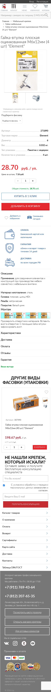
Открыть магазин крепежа (27, 621)
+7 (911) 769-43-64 (20, 587)
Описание (7, 273)
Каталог (13, 10)
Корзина (45, 10)
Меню (24, 10)
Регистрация (42, 2)
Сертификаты (9, 540)
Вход (31, 2)
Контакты (7, 561)
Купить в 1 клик (25, 196)
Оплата (5, 346)
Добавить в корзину (25, 206)
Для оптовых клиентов (27, 631)
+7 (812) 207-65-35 (20, 596)
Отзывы (5, 353)
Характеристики (11, 333)
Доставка (6, 340)
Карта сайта (8, 547)
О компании (8, 520)
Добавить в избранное (15, 217)
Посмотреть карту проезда (27, 612)
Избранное (35, 10)
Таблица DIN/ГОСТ (12, 567)
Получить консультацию (25, 504)
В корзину (39, 447)
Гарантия (6, 360)
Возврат (6, 533)
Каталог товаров (11, 513)
